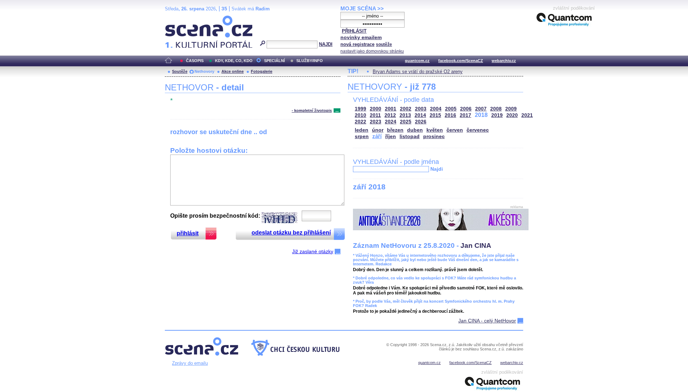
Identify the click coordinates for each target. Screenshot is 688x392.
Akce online (232, 71)
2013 (405, 115)
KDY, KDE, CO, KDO (234, 60)
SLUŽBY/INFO (309, 60)
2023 (375, 121)
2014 (420, 115)
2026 (420, 121)
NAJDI (326, 44)
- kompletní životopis (312, 110)
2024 (390, 121)
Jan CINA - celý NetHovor (487, 320)
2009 (511, 109)
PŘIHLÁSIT (354, 31)
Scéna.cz (177, 18)
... (337, 110)
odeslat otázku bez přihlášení (291, 233)
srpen (362, 136)
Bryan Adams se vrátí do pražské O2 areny (418, 71)
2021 (527, 115)
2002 (405, 109)
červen (454, 130)
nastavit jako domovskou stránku (372, 51)
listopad (410, 136)
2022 (360, 121)
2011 (375, 115)
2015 (435, 115)
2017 (465, 115)
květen (434, 130)
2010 (360, 115)
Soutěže (179, 71)
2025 (405, 121)
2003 (420, 109)
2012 (390, 115)
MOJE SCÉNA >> (362, 8)
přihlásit (188, 233)
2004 (435, 109)
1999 (360, 109)
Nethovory (204, 71)
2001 (390, 109)
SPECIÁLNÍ (274, 60)
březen (395, 130)
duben (415, 130)
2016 (450, 115)
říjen (390, 136)
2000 (375, 109)
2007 (481, 109)
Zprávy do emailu (190, 363)
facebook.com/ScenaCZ (460, 60)
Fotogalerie (261, 71)
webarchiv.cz (504, 60)
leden (361, 130)
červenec (478, 130)
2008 (496, 109)
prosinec (434, 136)
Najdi (436, 169)
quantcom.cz (417, 60)
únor (377, 130)
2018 (481, 115)
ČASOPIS (195, 60)
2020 (512, 115)
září (377, 136)
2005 (451, 109)
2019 (497, 115)
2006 (466, 109)
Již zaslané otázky (312, 251)
